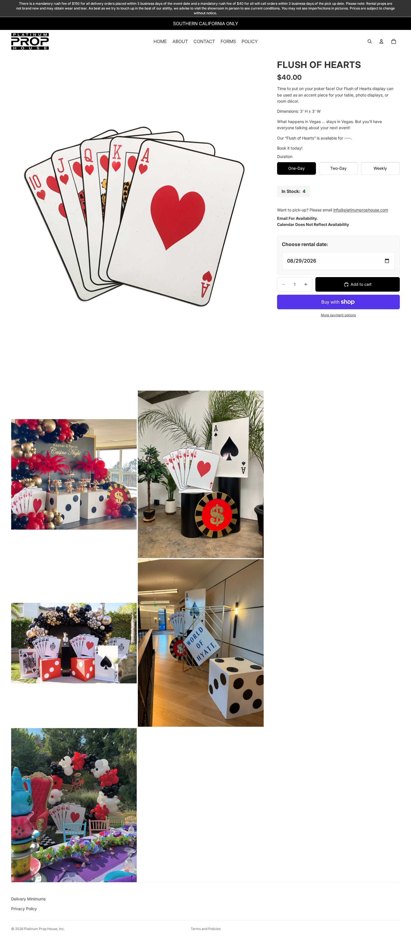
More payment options (338, 315)
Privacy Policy (24, 908)
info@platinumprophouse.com (360, 209)
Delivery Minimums (28, 898)
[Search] (369, 42)
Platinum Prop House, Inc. (44, 929)
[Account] (381, 42)
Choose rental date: (305, 244)
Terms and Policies (206, 929)
